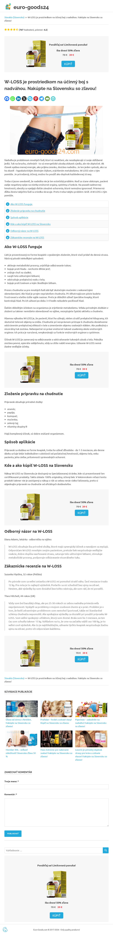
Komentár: (10, 794)
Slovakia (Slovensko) (14, 17)
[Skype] (30, 98)
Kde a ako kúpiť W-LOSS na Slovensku (30, 223)
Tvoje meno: (11, 781)
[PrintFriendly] (53, 98)
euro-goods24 (31, 7)
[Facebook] (6, 98)
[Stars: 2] (8, 29)
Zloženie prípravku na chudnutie (27, 210)
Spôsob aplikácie (19, 217)
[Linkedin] (18, 98)
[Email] (47, 98)
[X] (24, 98)
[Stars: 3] (11, 29)
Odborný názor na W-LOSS (24, 230)
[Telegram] (41, 98)
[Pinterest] (35, 98)
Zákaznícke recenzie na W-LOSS (27, 237)
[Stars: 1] (5, 29)
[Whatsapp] (12, 98)
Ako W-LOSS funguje (21, 204)
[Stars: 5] (17, 29)
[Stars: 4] (14, 29)
